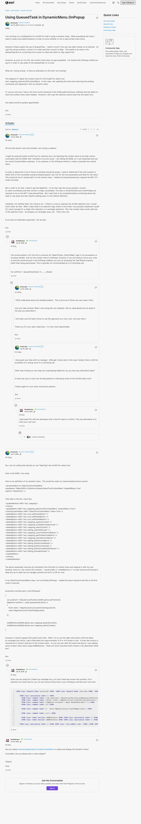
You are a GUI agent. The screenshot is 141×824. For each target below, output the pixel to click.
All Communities (109, 21)
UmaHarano (20, 241)
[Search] (118, 3)
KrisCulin (14, 23)
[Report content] (97, 18)
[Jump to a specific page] (97, 129)
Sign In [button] (52, 788)
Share (8, 115)
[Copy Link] (43, 25)
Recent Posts (108, 24)
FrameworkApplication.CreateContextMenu (35, 749)
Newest (15, 129)
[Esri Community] (10, 2)
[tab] (10, 123)
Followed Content (110, 27)
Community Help (109, 30)
